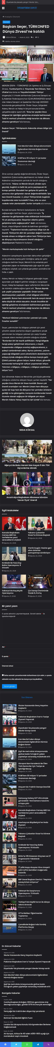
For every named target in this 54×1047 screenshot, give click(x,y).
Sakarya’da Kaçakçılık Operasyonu (12, 591)
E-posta (6, 656)
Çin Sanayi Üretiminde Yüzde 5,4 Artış (38, 591)
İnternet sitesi (7, 666)
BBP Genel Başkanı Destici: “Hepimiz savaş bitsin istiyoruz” (34, 880)
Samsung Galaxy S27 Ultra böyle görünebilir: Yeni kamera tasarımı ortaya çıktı (33, 801)
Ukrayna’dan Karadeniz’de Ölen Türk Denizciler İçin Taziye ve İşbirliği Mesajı (32, 766)
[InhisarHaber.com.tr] (27, 7)
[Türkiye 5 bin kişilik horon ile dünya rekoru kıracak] (9, 905)
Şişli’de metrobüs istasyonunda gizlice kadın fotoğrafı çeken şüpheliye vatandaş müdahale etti (34, 754)
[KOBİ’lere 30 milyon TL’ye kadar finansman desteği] (9, 161)
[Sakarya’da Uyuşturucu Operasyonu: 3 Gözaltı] (9, 894)
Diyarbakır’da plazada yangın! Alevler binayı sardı (25, 2)
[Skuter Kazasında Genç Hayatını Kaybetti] (9, 709)
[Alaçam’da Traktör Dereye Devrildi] (9, 790)
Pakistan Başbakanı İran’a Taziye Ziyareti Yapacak (33, 718)
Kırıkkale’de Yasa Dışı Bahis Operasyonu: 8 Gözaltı (11, 565)
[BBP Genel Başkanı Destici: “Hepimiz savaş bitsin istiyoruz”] (9, 883)
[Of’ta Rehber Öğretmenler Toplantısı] (9, 916)
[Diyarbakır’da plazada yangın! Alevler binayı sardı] (9, 731)
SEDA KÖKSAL (11, 37)
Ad (4, 647)
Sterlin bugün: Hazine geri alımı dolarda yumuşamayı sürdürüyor (39, 550)
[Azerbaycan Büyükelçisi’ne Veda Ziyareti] (9, 826)
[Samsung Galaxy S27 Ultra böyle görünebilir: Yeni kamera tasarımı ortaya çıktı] (9, 801)
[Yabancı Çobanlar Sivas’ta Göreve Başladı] (40, 523)
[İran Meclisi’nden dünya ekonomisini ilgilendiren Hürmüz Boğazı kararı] (9, 149)
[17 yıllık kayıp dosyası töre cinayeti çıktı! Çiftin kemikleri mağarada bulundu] (9, 871)
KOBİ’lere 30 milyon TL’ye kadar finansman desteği (32, 777)
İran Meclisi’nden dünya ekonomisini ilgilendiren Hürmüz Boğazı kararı (33, 742)
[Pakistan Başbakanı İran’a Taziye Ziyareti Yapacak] (9, 720)
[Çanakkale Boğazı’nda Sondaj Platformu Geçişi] (9, 928)
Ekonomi (16, 17)
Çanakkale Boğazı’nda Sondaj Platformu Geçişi (32, 925)
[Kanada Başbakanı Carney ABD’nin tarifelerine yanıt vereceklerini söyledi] (14, 523)
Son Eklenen (27, 697)
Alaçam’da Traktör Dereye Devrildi (34, 787)
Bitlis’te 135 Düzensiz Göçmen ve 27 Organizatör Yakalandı (34, 857)
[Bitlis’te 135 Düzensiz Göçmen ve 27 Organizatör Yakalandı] (9, 859)
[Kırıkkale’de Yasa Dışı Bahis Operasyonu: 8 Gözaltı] (14, 553)
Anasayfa (8, 17)
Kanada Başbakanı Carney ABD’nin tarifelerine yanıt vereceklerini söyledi (11, 536)
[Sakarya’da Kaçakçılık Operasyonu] (14, 581)
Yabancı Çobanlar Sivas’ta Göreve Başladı (39, 533)
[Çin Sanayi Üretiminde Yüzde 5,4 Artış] (40, 581)
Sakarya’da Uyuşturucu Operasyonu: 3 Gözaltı (29, 892)
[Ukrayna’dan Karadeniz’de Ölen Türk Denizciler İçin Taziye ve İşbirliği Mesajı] (9, 767)
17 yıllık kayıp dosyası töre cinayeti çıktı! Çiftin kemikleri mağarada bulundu (34, 870)
